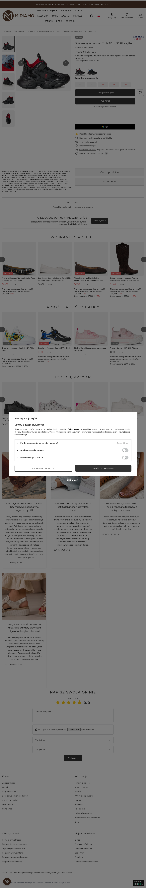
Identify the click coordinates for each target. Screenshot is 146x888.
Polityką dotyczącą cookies (79, 429)
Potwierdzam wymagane (43, 468)
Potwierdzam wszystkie (103, 468)
